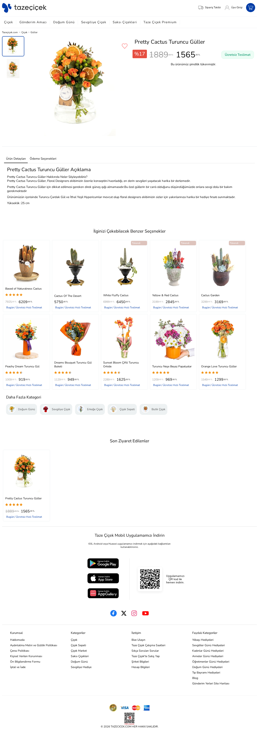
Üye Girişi (236, 7)
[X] (123, 613)
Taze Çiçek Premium (160, 22)
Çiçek (8, 22)
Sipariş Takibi (213, 7)
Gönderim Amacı (33, 22)
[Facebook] (113, 613)
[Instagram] (134, 613)
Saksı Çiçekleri (125, 22)
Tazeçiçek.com (10, 32)
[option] (13, 46)
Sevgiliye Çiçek (93, 22)
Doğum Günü (64, 22)
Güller (34, 32)
